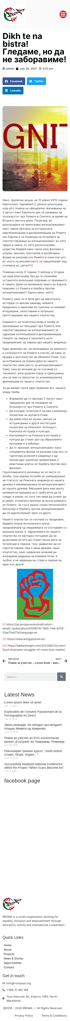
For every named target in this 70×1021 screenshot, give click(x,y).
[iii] (51, 292)
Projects (9, 954)
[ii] (31, 265)
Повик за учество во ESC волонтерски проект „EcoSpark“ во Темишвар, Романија (34, 739)
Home (7, 945)
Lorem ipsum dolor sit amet (22, 702)
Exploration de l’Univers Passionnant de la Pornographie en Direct (33, 713)
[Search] (61, 676)
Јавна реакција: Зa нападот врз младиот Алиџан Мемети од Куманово (33, 726)
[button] (63, 14)
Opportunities (12, 963)
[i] (35, 204)
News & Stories (13, 958)
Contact (9, 967)
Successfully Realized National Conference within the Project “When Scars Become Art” (34, 766)
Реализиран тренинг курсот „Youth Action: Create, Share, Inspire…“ (33, 752)
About (8, 949)
